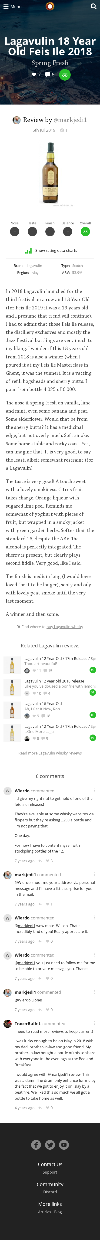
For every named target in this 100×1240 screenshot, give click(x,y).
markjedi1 (25, 874)
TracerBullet (27, 1023)
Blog (58, 1211)
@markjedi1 (70, 120)
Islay (35, 272)
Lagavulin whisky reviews (60, 753)
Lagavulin (34, 265)
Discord (50, 1191)
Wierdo (22, 791)
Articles (44, 1211)
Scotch (77, 265)
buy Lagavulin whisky (65, 626)
